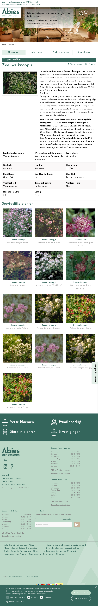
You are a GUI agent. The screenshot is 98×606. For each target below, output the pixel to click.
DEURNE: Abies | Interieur (12, 479)
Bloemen (60, 554)
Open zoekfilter (13, 60)
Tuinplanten (48, 554)
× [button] (96, 587)
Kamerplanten (11, 554)
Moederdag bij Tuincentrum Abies (20, 548)
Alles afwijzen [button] (81, 598)
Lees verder (41, 593)
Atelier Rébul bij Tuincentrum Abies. (21, 551)
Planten (23, 554)
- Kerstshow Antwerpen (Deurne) (60, 551)
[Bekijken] (87, 12)
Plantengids (13, 52)
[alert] (49, 595)
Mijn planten (84, 52)
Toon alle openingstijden (60, 473)
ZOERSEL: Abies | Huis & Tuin (14, 485)
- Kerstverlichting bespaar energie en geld (65, 545)
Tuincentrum (35, 554)
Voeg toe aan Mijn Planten (83, 64)
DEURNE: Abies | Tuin (10, 482)
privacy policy (67, 519)
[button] (17, 597)
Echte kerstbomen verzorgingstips (62, 548)
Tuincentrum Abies (15, 577)
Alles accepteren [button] (81, 593)
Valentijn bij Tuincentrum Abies (19, 545)
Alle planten (37, 52)
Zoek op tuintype (60, 52)
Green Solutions (32, 577)
